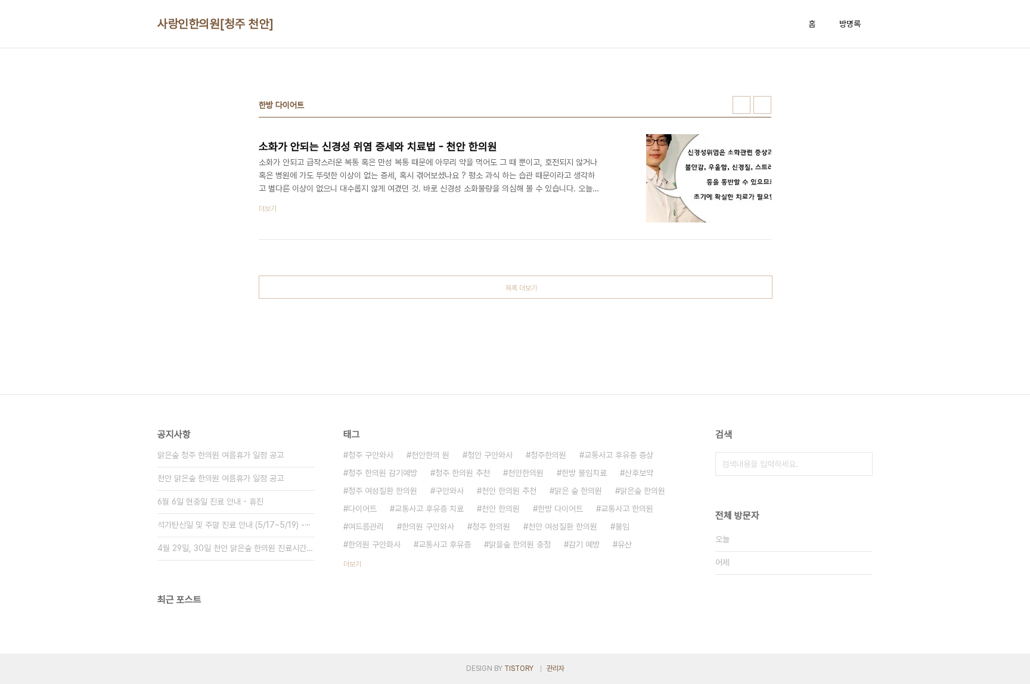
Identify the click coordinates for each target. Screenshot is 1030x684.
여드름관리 (366, 526)
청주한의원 (548, 455)
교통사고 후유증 (444, 544)
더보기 (352, 564)
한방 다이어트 (560, 508)
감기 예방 (584, 544)
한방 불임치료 (584, 473)
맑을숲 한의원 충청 (520, 544)
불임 (622, 526)
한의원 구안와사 (428, 526)
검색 (860, 464)
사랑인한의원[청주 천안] (215, 24)
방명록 (850, 24)
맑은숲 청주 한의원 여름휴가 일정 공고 (220, 455)
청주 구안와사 (370, 455)
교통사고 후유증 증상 (618, 455)
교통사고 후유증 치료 (429, 508)
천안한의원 (526, 473)
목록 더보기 (521, 288)
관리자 (555, 668)
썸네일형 (741, 105)
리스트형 (762, 105)
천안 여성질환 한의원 (562, 526)
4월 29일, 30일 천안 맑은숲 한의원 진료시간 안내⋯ (236, 548)
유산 (625, 544)
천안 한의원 (501, 508)
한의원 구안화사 (374, 544)
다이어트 (362, 508)
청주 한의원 (491, 526)
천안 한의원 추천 (509, 491)
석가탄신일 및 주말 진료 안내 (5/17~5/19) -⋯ (234, 525)
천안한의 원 (430, 455)
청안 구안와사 (490, 455)
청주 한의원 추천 (462, 473)
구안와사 (449, 491)
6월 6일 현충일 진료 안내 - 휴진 (210, 501)
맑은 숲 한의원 (578, 491)
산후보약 (639, 473)
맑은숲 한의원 (642, 491)
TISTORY (518, 668)
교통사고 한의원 (627, 508)
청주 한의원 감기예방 (382, 473)
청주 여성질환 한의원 (382, 491)
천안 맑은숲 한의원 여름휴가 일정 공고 (220, 478)
